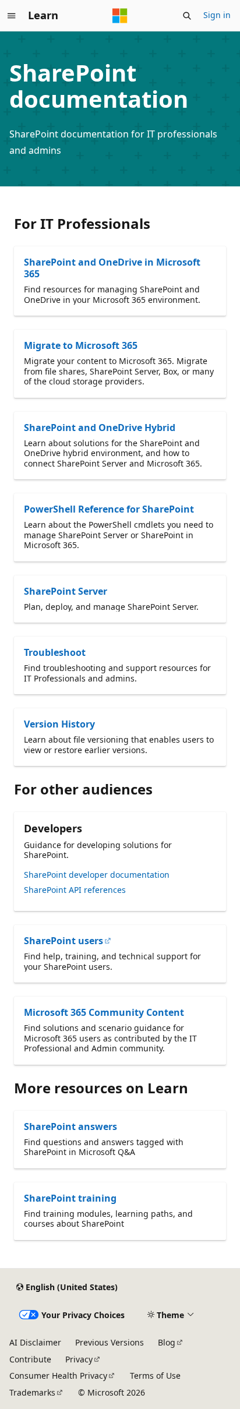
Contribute (30, 1359)
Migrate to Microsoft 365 (80, 345)
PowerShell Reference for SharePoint (109, 509)
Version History (59, 724)
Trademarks (32, 1392)
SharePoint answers (70, 1126)
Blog (166, 1342)
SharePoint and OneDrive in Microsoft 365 (112, 268)
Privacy (79, 1359)
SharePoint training (70, 1198)
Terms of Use (155, 1375)
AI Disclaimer (35, 1342)
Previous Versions (109, 1342)
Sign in (217, 14)
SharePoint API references (75, 889)
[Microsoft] (120, 15)
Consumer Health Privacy (58, 1375)
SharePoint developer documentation (97, 874)
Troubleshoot (55, 652)
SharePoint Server (65, 591)
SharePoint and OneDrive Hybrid (99, 427)
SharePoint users (63, 941)
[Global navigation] (11, 15)
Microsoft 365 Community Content (104, 1012)
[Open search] (187, 15)
